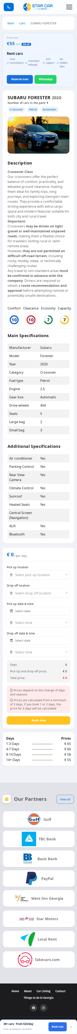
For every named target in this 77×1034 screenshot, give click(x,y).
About (28, 991)
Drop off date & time (21, 633)
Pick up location (17, 567)
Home (15, 991)
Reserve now (19, 79)
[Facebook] (33, 1008)
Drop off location (18, 585)
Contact (60, 991)
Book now (38, 720)
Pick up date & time (20, 604)
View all (65, 799)
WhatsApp (45, 79)
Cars (22, 23)
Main (11, 23)
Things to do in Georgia (39, 998)
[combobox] (38, 575)
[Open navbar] (69, 7)
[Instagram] (43, 1008)
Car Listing (44, 991)
